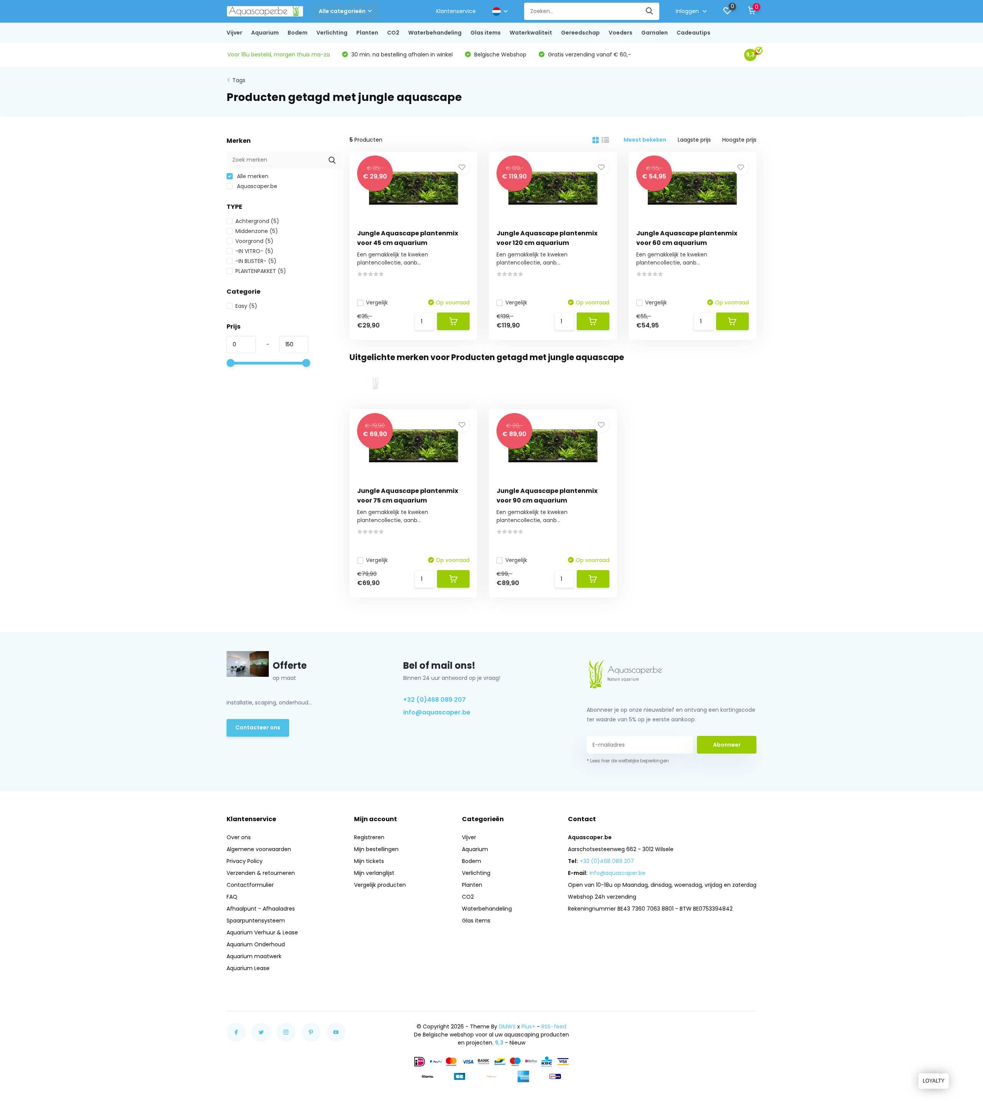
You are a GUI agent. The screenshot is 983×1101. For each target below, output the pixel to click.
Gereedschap (580, 32)
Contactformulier (250, 885)
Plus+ (528, 1026)
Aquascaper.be (256, 186)
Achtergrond (257, 221)
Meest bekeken (645, 140)
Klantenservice (456, 11)
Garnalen (654, 32)
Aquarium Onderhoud (256, 944)
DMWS (507, 1026)
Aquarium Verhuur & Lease (262, 932)
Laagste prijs (694, 140)
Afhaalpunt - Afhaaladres (261, 909)
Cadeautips (693, 32)
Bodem (298, 32)
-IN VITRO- (254, 251)
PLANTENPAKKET (260, 271)
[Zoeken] (649, 11)
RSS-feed (553, 1026)
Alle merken (251, 176)
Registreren (369, 837)
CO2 (393, 32)
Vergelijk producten (380, 885)
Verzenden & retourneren (261, 873)
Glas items (485, 32)
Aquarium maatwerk (254, 956)
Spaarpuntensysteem (256, 920)
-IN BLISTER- (255, 261)
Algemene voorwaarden (259, 849)
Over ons (239, 837)
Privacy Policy (245, 861)
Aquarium (265, 32)
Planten (367, 32)
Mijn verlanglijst (374, 873)
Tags (238, 80)
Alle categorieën (342, 11)
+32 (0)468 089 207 (434, 699)
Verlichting (332, 32)
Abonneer (727, 745)
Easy (246, 306)
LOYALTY (934, 1081)
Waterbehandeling (435, 32)
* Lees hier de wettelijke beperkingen (628, 760)
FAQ (232, 897)
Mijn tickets (369, 861)
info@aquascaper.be (436, 712)
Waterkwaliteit (531, 32)
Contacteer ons (257, 727)
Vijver (234, 32)
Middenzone (256, 231)
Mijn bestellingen (376, 849)
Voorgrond (254, 241)
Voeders (620, 32)
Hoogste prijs (739, 140)
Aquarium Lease (248, 968)
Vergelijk (377, 302)
